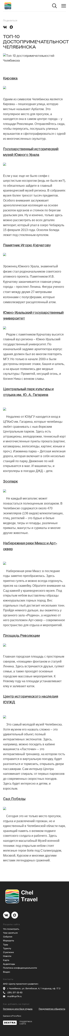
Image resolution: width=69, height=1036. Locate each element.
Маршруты (8, 940)
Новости (7, 956)
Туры (5, 944)
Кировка (10, 78)
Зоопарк (10, 481)
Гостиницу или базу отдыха (18, 1009)
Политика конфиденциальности (20, 968)
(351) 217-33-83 (14, 992)
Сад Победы (14, 799)
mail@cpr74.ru (14, 996)
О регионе (8, 952)
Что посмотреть (11, 929)
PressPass (16, 1016)
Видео (6, 972)
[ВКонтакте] (5, 27)
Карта (6, 960)
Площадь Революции (21, 635)
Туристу (7, 948)
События (7, 937)
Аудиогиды (9, 964)
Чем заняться (10, 933)
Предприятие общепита (52, 1009)
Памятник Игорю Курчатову (27, 245)
